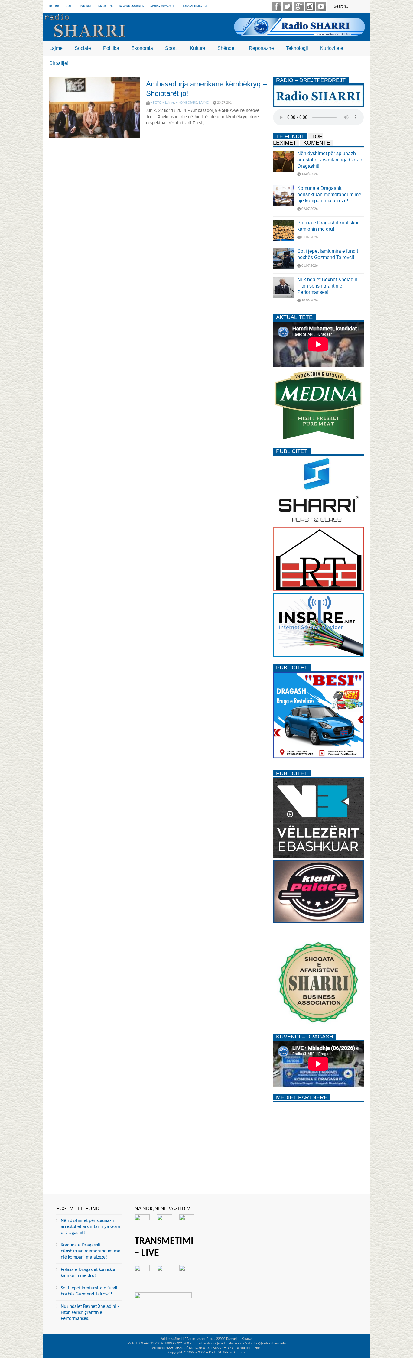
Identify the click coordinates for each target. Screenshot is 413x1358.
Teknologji (297, 48)
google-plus (299, 6)
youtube (321, 6)
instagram (310, 6)
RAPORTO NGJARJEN (131, 6)
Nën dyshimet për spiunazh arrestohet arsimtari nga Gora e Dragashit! (330, 160)
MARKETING (105, 6)
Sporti (171, 48)
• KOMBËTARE (186, 103)
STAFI (69, 6)
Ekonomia (142, 48)
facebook (276, 6)
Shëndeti (227, 48)
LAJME (204, 103)
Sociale (83, 48)
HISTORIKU (85, 6)
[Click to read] (94, 107)
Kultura (197, 48)
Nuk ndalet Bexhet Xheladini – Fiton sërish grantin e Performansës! (330, 286)
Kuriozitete (331, 48)
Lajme (56, 48)
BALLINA (54, 6)
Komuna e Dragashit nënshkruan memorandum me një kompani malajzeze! (329, 194)
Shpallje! (58, 63)
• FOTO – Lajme (162, 103)
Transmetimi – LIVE (194, 6)
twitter (287, 6)
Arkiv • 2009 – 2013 (162, 6)
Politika (111, 48)
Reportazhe (261, 48)
